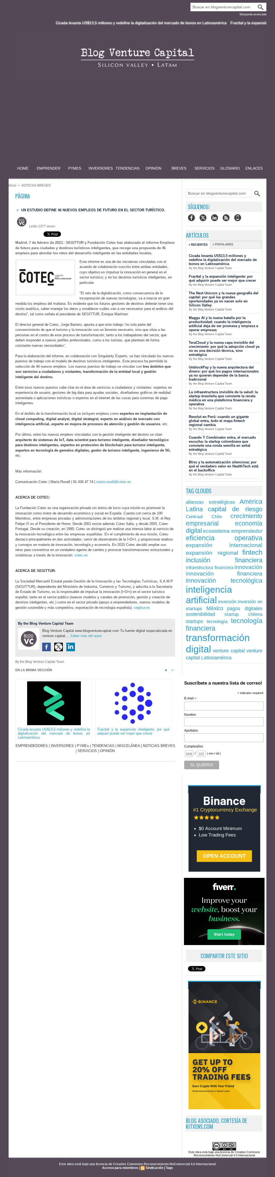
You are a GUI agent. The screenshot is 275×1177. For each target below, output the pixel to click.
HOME (22, 168)
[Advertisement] (137, 124)
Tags (169, 1168)
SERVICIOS (204, 168)
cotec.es (81, 555)
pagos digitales (244, 608)
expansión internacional (224, 545)
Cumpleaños (193, 746)
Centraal (194, 516)
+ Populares (222, 244)
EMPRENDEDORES (32, 746)
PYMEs (74, 168)
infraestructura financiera (209, 567)
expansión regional (212, 553)
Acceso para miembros (120, 1168)
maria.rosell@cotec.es (113, 482)
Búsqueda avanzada (253, 14)
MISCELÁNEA (128, 746)
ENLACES (254, 168)
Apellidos (191, 730)
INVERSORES (101, 168)
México (214, 608)
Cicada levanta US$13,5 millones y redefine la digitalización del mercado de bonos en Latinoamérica (117, 23)
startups (194, 621)
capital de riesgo (235, 509)
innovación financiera (224, 573)
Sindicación (154, 1168)
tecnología (217, 621)
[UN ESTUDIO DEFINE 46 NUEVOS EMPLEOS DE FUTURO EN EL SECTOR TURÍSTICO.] (45, 260)
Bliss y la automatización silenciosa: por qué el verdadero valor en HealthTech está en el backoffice (223, 466)
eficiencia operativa (224, 538)
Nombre (190, 715)
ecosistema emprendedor (232, 531)
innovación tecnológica (224, 580)
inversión (227, 601)
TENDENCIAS (127, 168)
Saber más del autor (86, 636)
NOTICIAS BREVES (35, 185)
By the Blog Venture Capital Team (46, 623)
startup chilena (244, 614)
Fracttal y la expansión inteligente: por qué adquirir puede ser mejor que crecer (133, 731)
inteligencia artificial (209, 594)
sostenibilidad (200, 614)
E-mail (190, 698)
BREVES (179, 168)
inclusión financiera (224, 560)
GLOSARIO (230, 168)
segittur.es (142, 608)
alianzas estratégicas (210, 502)
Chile (217, 516)
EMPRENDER (48, 168)
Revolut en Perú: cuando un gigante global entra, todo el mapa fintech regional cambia (219, 421)
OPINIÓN (153, 168)
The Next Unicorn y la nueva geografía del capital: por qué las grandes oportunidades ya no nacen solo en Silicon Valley (223, 299)
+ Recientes (198, 244)
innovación (248, 567)
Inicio (12, 185)
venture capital (229, 650)
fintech (252, 552)
